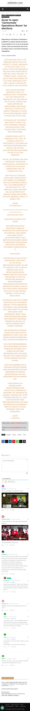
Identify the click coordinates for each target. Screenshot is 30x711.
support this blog (15, 423)
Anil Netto (6, 580)
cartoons (14, 434)
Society (7, 13)
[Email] (20, 34)
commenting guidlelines (14, 427)
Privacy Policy (22, 706)
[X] (6, 34)
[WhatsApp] (17, 34)
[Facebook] (3, 34)
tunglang (4, 554)
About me (7, 704)
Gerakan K (13, 618)
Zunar (24, 434)
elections (20, 434)
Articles (21, 704)
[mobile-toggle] (2, 9)
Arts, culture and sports (15, 13)
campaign (8, 434)
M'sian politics (17, 15)
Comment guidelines (9, 706)
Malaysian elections (5, 17)
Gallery (16, 706)
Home (3, 13)
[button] (28, 9)
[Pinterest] (13, 34)
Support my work (15, 704)
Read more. (11, 685)
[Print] (24, 34)
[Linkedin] (10, 34)
